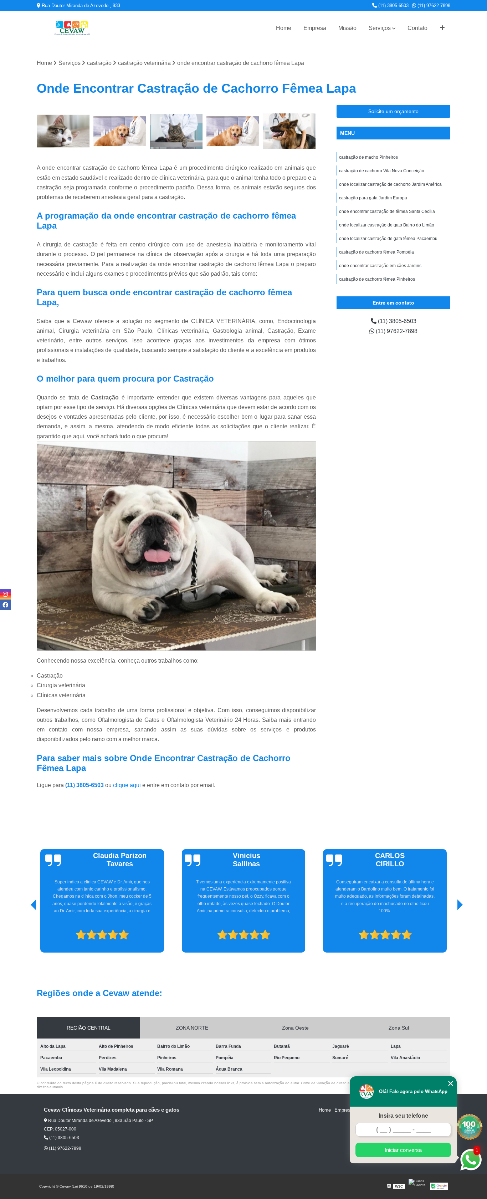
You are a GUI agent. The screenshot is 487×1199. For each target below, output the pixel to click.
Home (283, 28)
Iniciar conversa (403, 1150)
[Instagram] (5, 594)
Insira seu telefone (403, 1116)
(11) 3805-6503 (393, 5)
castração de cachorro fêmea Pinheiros (377, 279)
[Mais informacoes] (442, 28)
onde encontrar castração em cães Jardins (380, 265)
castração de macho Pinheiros (368, 157)
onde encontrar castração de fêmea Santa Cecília (387, 211)
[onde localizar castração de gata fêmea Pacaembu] (176, 131)
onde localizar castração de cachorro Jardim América (390, 184)
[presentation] (23, 932)
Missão (347, 28)
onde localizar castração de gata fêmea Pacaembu (388, 238)
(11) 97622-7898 (433, 5)
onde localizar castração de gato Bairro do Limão (386, 225)
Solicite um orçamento (393, 111)
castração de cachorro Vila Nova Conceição (381, 170)
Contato (417, 28)
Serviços (380, 28)
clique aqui (127, 785)
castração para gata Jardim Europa (373, 197)
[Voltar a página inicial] (72, 28)
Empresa (314, 28)
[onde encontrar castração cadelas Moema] (120, 131)
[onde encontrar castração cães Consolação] (289, 131)
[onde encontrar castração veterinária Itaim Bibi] (63, 131)
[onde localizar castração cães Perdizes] (233, 131)
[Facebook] (5, 605)
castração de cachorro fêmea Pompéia (376, 252)
